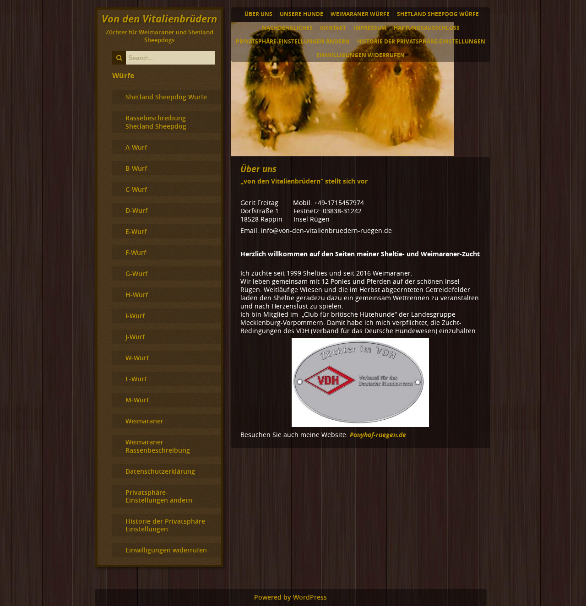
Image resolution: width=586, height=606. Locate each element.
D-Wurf (136, 210)
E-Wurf (135, 231)
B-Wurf (136, 168)
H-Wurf (136, 294)
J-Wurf (135, 336)
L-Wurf (135, 378)
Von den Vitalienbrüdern (159, 18)
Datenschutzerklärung (160, 471)
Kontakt (333, 28)
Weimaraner (144, 421)
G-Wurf (136, 273)
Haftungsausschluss (427, 28)
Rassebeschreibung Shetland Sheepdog (155, 122)
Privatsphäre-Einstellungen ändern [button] (293, 41)
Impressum (369, 28)
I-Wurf (135, 315)
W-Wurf (137, 357)
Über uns (258, 14)
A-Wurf (136, 147)
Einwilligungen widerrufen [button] (360, 55)
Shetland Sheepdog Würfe (438, 14)
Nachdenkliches (287, 28)
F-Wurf (135, 252)
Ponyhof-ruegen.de (378, 434)
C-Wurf (136, 189)
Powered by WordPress (290, 597)
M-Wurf (137, 399)
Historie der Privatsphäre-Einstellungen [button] (421, 41)
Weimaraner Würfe (360, 14)
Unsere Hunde (301, 14)
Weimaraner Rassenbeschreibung (157, 446)
